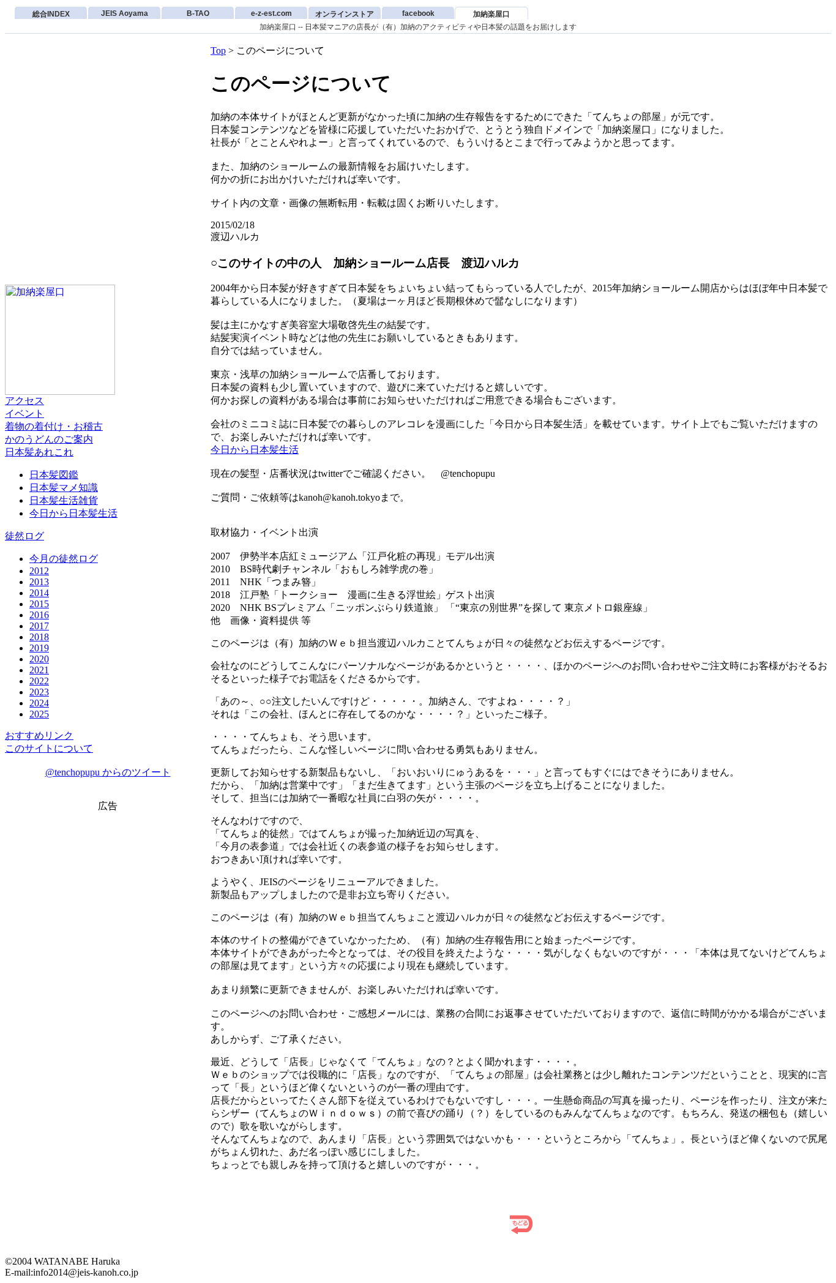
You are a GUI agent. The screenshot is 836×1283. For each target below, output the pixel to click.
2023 (39, 692)
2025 (39, 714)
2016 (39, 615)
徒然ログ (24, 536)
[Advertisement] (108, 908)
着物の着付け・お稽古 (54, 426)
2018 (39, 637)
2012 (39, 571)
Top (218, 50)
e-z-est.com (271, 13)
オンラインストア (344, 14)
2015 (39, 604)
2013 (39, 582)
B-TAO (198, 13)
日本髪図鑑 (53, 474)
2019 (39, 648)
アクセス (24, 400)
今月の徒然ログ (63, 558)
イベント (24, 413)
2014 (39, 593)
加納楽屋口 (491, 14)
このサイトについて (49, 748)
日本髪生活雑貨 (63, 500)
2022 (39, 681)
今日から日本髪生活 (73, 513)
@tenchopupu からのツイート (108, 772)
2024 (39, 703)
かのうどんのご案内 (49, 439)
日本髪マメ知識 (63, 487)
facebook (418, 13)
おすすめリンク (39, 735)
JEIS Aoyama (124, 13)
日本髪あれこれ (39, 452)
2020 (39, 659)
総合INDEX (51, 14)
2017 (39, 626)
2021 (39, 670)
